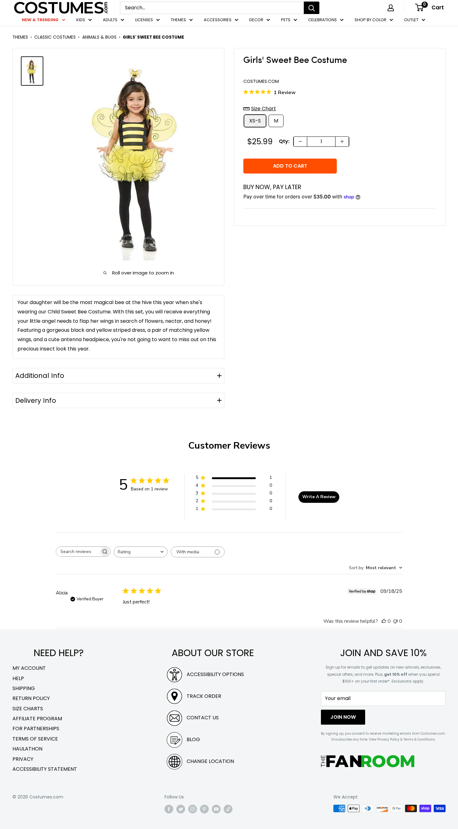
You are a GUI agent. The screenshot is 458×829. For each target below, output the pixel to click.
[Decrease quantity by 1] (300, 141)
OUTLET (411, 20)
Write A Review (319, 497)
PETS (285, 20)
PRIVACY (22, 759)
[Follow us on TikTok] (228, 809)
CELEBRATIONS (322, 20)
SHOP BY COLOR (370, 20)
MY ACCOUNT (29, 668)
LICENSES (144, 20)
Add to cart (290, 165)
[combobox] (141, 551)
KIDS (80, 20)
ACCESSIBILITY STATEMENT (44, 769)
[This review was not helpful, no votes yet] (395, 621)
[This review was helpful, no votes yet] (384, 621)
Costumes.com (261, 81)
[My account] (391, 7)
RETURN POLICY (31, 698)
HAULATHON (27, 748)
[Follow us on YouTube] (216, 809)
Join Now (343, 717)
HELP (18, 678)
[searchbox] (77, 551)
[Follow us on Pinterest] (204, 809)
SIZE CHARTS (27, 708)
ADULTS (110, 20)
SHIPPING (23, 688)
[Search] (311, 8)
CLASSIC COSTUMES (55, 37)
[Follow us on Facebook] (169, 809)
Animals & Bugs (99, 37)
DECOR (256, 20)
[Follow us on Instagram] (192, 809)
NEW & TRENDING (40, 20)
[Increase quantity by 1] (342, 141)
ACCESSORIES (217, 20)
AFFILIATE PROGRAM (37, 718)
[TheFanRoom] (367, 761)
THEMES (178, 20)
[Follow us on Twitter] (180, 809)
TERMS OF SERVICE (35, 738)
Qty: (284, 141)
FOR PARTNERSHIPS (35, 728)
